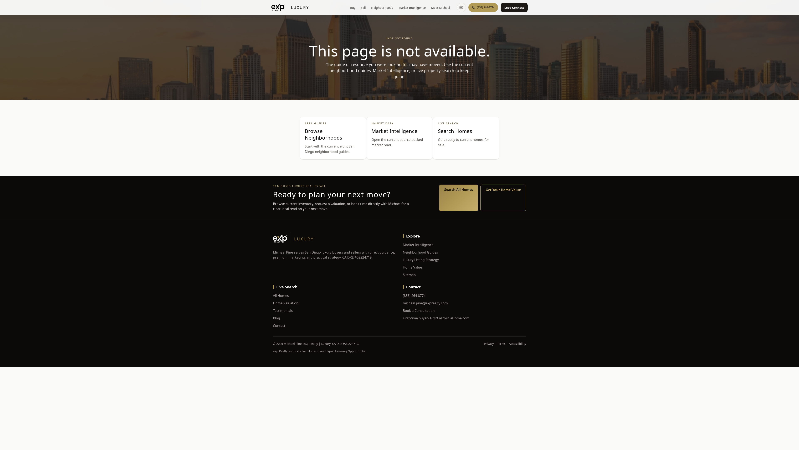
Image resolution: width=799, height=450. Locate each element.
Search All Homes (458, 189)
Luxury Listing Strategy (421, 260)
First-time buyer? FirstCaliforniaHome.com (436, 318)
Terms (501, 344)
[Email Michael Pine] (461, 7)
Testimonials (283, 310)
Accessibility (517, 344)
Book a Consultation (419, 310)
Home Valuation (285, 303)
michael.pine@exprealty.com (425, 303)
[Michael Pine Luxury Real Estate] (290, 7)
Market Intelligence (412, 8)
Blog (276, 318)
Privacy (489, 344)
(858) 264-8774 (414, 295)
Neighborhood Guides (420, 252)
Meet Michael (440, 8)
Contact (279, 325)
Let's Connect (514, 8)
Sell (363, 8)
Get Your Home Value (503, 190)
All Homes (281, 295)
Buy (352, 8)
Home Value (412, 267)
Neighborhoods (382, 8)
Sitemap (409, 274)
